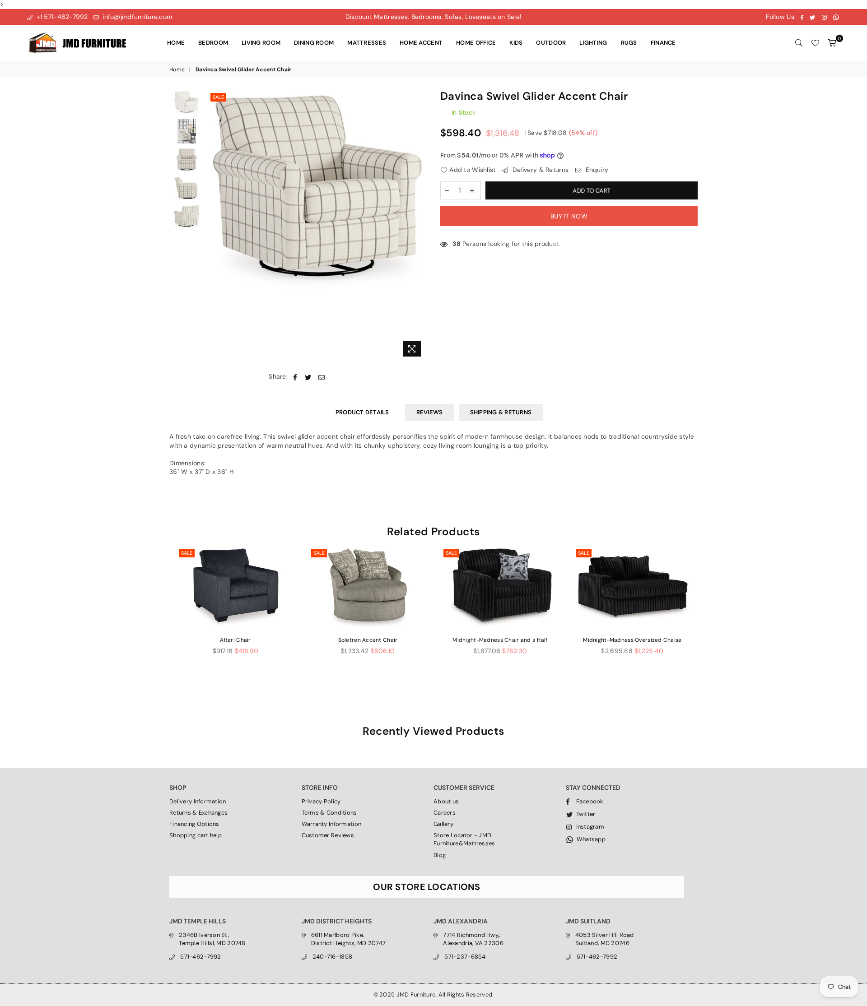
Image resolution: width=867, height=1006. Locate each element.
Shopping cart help (195, 835)
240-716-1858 (332, 956)
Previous (216, 226)
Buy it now (568, 216)
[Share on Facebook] (295, 376)
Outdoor (551, 42)
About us (446, 801)
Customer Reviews (328, 835)
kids (515, 42)
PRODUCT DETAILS (362, 412)
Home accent (421, 42)
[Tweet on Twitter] (308, 376)
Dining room (314, 42)
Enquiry (595, 170)
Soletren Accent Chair (368, 640)
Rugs (629, 42)
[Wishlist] (815, 43)
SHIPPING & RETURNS (501, 412)
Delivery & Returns (540, 170)
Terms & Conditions (329, 812)
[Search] (799, 43)
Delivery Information (197, 801)
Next (419, 226)
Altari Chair (235, 640)
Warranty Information (332, 824)
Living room (261, 42)
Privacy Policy (321, 801)
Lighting (593, 42)
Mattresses (366, 42)
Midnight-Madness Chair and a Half (499, 640)
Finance (663, 42)
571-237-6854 (464, 956)
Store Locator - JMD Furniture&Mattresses (464, 839)
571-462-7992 (200, 956)
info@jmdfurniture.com (136, 17)
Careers (445, 812)
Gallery (443, 824)
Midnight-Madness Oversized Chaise (632, 640)
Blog (440, 855)
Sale (218, 97)
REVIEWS (429, 412)
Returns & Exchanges (198, 812)
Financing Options (194, 824)
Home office (476, 42)
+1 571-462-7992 (61, 17)
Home (176, 42)
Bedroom (213, 42)
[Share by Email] (321, 376)
